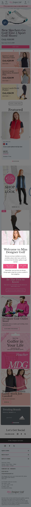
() (10, 266)
